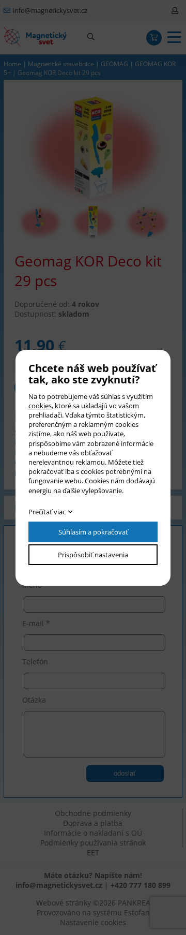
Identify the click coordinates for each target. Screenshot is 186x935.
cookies (40, 405)
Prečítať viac (47, 511)
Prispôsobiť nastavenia (93, 554)
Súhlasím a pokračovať (93, 532)
